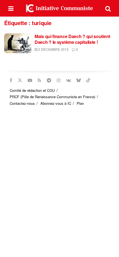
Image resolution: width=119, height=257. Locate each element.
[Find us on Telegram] (49, 80)
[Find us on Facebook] (11, 80)
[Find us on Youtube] (30, 80)
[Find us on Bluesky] (78, 80)
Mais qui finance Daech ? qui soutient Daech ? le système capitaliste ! (72, 39)
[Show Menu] (11, 8)
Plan (80, 103)
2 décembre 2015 (53, 49)
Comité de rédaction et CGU (32, 90)
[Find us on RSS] (39, 80)
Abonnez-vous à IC (55, 103)
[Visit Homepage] (59, 8)
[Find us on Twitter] (20, 80)
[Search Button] (108, 8)
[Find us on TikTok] (88, 80)
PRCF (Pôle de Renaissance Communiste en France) (52, 96)
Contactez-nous (22, 103)
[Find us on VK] (68, 80)
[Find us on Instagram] (59, 80)
